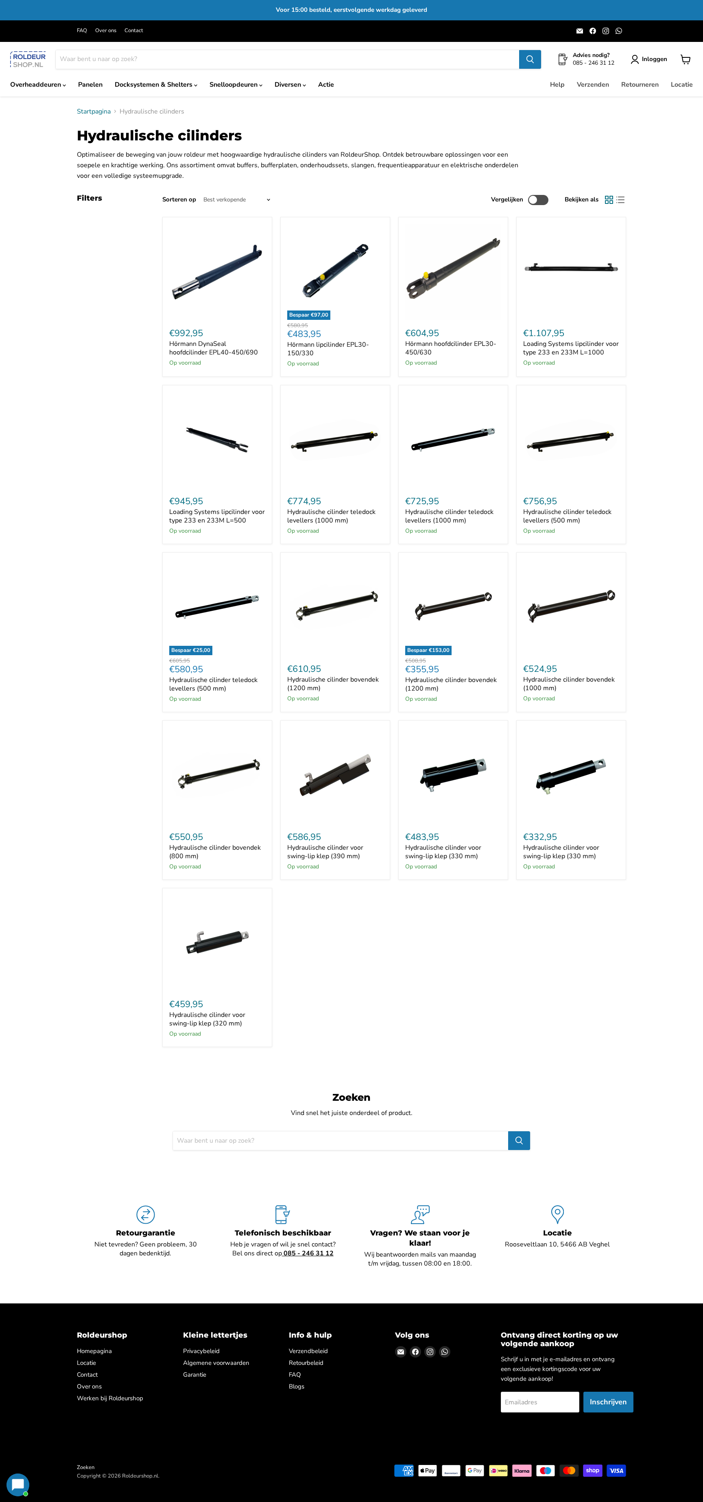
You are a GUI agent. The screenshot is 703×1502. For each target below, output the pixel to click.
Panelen (90, 84)
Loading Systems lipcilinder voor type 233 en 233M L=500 (217, 516)
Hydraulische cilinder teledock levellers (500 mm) (567, 516)
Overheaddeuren (36, 84)
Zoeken (85, 1467)
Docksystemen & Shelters (154, 84)
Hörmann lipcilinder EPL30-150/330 (328, 349)
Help (557, 84)
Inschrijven (608, 1402)
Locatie (682, 84)
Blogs (296, 1386)
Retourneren (640, 84)
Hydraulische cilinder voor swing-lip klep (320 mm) (207, 1019)
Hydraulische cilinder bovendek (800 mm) (215, 852)
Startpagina (94, 111)
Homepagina (94, 1351)
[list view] (620, 200)
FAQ (82, 31)
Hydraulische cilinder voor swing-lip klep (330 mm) (443, 852)
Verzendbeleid (308, 1351)
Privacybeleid (201, 1351)
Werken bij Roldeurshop (110, 1398)
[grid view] (609, 200)
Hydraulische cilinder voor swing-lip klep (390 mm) (325, 852)
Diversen (289, 84)
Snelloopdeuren (234, 84)
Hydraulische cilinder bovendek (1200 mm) (333, 684)
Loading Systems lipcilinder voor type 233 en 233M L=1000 (571, 348)
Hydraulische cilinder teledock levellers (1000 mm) (331, 516)
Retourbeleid (306, 1363)
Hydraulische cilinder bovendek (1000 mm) (569, 684)
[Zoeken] (530, 59)
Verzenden (593, 84)
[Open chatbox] (18, 1485)
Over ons (105, 31)
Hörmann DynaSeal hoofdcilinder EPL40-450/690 (213, 348)
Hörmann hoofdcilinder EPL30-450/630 (450, 348)
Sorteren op (179, 199)
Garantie (194, 1375)
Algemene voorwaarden (216, 1363)
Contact (133, 31)
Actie (326, 84)
